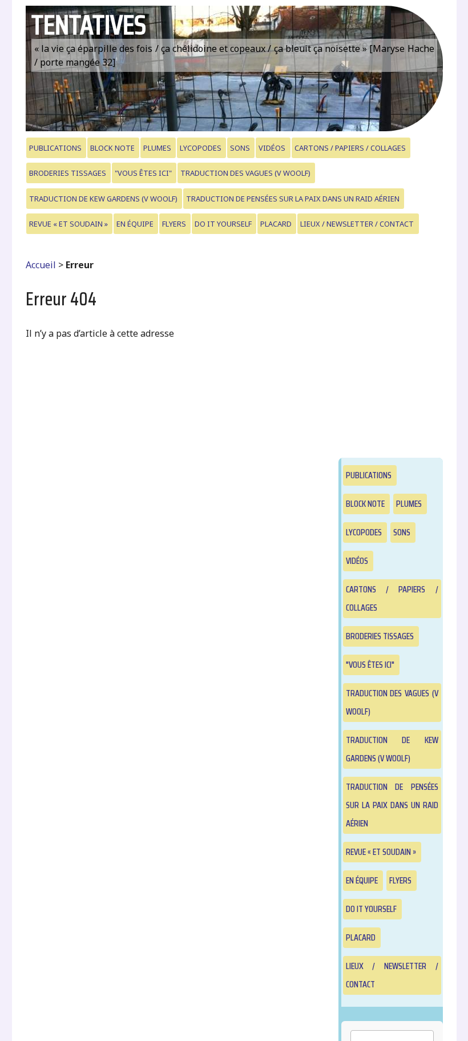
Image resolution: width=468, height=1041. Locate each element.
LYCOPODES (200, 148)
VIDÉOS (272, 148)
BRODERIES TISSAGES (67, 173)
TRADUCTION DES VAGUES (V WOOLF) (245, 173)
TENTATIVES (88, 24)
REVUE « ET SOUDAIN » (68, 224)
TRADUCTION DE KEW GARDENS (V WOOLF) (103, 198)
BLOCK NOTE (112, 148)
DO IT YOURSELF (223, 224)
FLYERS (174, 224)
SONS (240, 148)
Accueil (41, 265)
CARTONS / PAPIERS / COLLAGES (350, 148)
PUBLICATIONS (55, 148)
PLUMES (157, 148)
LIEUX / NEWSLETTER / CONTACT (357, 224)
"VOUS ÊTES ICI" (143, 173)
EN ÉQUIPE (135, 224)
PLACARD (276, 224)
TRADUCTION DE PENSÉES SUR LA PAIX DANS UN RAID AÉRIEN (293, 198)
